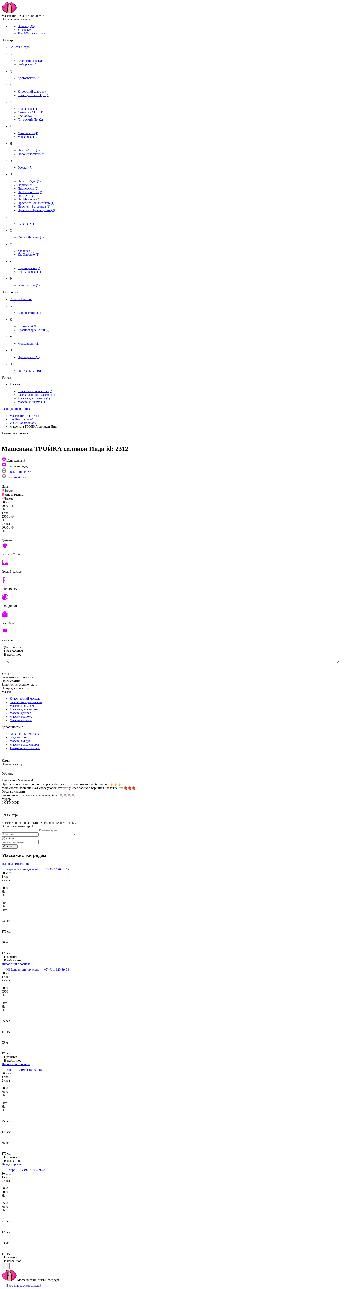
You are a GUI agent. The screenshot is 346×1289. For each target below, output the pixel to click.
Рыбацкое (26, 223)
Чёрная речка (29, 268)
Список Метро (20, 47)
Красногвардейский (33, 330)
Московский (28, 343)
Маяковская (28, 133)
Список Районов (21, 299)
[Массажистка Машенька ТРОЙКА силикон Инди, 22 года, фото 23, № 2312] (93, 661)
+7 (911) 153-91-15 (29, 1069)
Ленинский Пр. (30, 112)
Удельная (26, 251)
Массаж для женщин (24, 709)
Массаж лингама (31, 402)
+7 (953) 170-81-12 (56, 869)
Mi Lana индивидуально (22, 969)
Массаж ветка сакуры (24, 744)
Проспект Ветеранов (34, 206)
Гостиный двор (16, 477)
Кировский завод (32, 91)
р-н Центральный (22, 419)
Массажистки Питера (24, 415)
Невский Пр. (29, 150)
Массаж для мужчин (34, 398)
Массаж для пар (20, 713)
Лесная (25, 116)
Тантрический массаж (25, 748)
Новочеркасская (31, 154)
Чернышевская (30, 271)
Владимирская (30, 60)
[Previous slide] (8, 661)
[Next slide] (337, 661)
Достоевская (28, 78)
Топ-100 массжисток (32, 33)
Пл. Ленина (28, 195)
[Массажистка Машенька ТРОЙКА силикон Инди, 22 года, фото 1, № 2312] (173, 661)
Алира (10, 1170)
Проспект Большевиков (36, 203)
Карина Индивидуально (22, 869)
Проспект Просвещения (36, 210)
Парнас (25, 185)
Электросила (29, 285)
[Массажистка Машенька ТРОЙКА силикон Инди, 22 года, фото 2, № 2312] (253, 661)
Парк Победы (29, 181)
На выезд (26, 26)
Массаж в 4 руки (21, 741)
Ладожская (27, 108)
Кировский (27, 326)
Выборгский (29, 312)
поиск (16, 409)
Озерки (25, 167)
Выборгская (28, 64)
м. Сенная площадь (23, 423)
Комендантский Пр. (33, 95)
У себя (25, 29)
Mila (9, 1069)
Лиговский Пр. (30, 119)
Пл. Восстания (30, 192)
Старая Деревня (31, 237)
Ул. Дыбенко (28, 254)
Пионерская (28, 188)
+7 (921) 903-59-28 (32, 1170)
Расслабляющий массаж (36, 394)
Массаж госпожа (21, 716)
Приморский (29, 357)
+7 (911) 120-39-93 (56, 969)
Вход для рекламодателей (23, 1285)
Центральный (29, 370)
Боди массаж (18, 737)
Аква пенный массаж (24, 733)
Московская (28, 136)
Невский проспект (19, 471)
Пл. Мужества (29, 199)
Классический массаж (35, 391)
